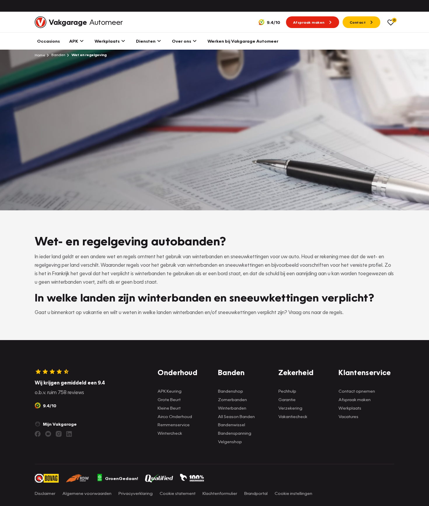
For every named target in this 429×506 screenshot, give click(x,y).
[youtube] (48, 434)
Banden (57, 55)
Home (40, 55)
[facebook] (38, 434)
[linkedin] (69, 434)
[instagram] (59, 434)
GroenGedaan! (121, 478)
